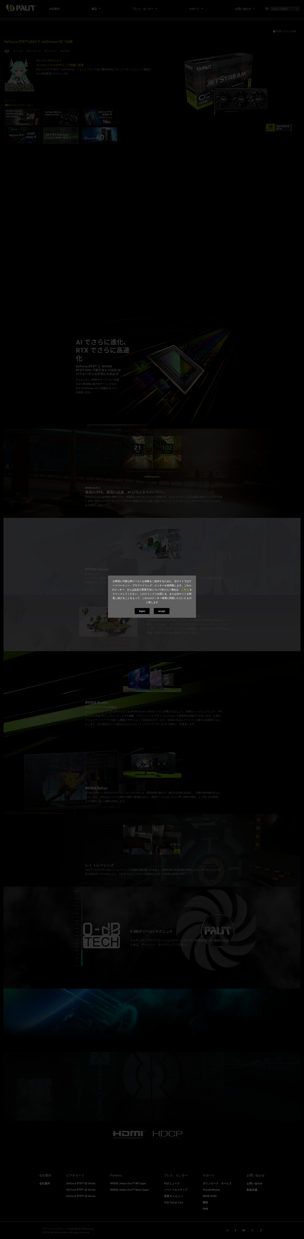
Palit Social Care (173, 1202)
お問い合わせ (254, 1183)
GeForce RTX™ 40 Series (80, 1189)
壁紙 (205, 1202)
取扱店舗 (252, 1189)
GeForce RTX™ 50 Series (80, 1183)
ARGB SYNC (210, 1196)
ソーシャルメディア (176, 1189)
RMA (205, 1208)
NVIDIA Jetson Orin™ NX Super (128, 1183)
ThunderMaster (211, 1189)
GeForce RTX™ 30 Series (80, 1196)
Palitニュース (172, 1183)
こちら (185, 589)
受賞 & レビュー (173, 1196)
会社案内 (44, 1183)
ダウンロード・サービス (217, 1183)
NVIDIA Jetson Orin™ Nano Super (129, 1189)
